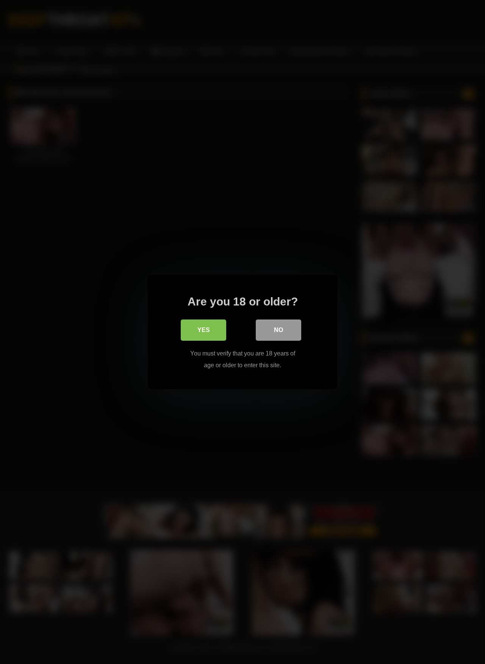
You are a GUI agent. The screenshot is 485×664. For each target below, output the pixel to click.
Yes (203, 330)
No (278, 330)
